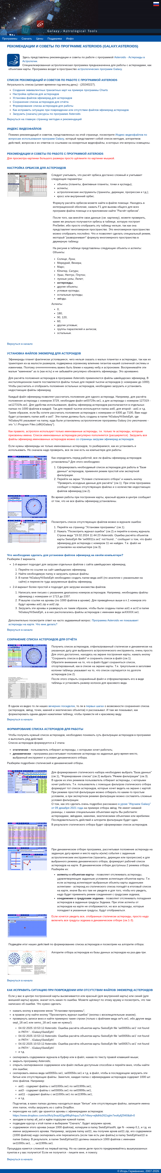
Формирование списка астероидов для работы (43, 105)
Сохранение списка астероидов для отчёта (41, 101)
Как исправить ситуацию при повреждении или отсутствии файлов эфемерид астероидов (71, 109)
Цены (39, 38)
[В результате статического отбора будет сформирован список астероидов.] (27, 844)
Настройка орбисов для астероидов (36, 94)
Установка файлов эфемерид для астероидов (42, 97)
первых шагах (95, 706)
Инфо (70, 38)
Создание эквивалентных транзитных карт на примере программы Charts (60, 90)
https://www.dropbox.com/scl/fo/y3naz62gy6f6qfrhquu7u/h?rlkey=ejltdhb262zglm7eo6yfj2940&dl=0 (74, 1115)
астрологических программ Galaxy (100, 69)
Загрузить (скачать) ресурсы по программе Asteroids (46, 113)
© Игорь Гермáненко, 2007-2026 (138, 1171)
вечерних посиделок (61, 706)
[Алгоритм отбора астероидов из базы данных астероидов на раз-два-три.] (27, 973)
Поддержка (55, 38)
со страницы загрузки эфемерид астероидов (105, 439)
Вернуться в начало (20, 343)
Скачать (27, 38)
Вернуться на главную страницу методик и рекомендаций (44, 119)
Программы (9, 38)
